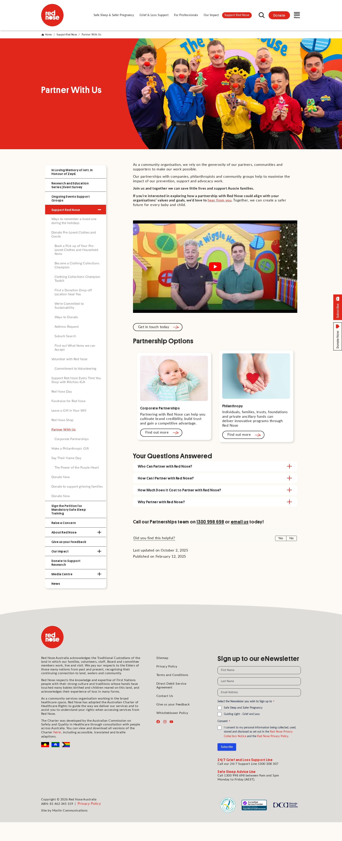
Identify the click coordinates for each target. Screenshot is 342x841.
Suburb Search (65, 336)
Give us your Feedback (68, 542)
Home (48, 34)
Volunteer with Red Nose (69, 359)
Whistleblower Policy (172, 713)
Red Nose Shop (62, 420)
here (57, 732)
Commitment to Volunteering (75, 368)
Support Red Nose (67, 34)
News (55, 583)
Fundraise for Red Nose (68, 401)
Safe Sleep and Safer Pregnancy (243, 707)
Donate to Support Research (66, 563)
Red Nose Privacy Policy (272, 736)
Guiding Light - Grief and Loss (242, 714)
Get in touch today (153, 327)
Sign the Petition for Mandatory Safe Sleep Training (68, 509)
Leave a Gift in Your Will (68, 410)
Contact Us (164, 696)
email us (240, 521)
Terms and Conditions (172, 675)
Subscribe (227, 747)
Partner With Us (63, 429)
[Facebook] (158, 721)
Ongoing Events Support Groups (70, 198)
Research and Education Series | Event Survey (70, 185)
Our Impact (60, 551)
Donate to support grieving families (77, 486)
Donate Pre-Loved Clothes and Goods (73, 234)
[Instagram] (165, 721)
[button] (114, 15)
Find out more (157, 432)
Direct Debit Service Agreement (171, 685)
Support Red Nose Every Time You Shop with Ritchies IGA (76, 380)
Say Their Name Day (66, 458)
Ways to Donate (66, 317)
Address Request (67, 326)
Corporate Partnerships (72, 439)
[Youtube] (171, 721)
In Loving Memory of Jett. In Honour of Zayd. (72, 172)
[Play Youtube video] (215, 266)
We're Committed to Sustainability (69, 305)
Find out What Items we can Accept (75, 347)
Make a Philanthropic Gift (70, 448)
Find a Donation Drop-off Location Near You (73, 292)
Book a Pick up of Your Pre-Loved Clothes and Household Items (76, 249)
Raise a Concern (63, 523)
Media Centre (62, 574)
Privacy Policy (166, 666)
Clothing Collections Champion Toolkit (77, 278)
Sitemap (162, 658)
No (291, 538)
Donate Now (60, 477)
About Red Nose (64, 532)
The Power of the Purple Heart (77, 467)
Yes (280, 538)
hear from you (219, 200)
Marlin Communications (70, 810)
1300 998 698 (210, 521)
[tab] (215, 466)
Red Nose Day (61, 391)
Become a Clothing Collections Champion (77, 265)
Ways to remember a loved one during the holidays (74, 221)
